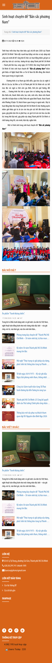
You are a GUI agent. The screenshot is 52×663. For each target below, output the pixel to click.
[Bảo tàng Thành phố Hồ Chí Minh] (26, 5)
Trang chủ (7, 32)
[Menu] (3, 4)
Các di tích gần (9, 590)
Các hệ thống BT (10, 585)
